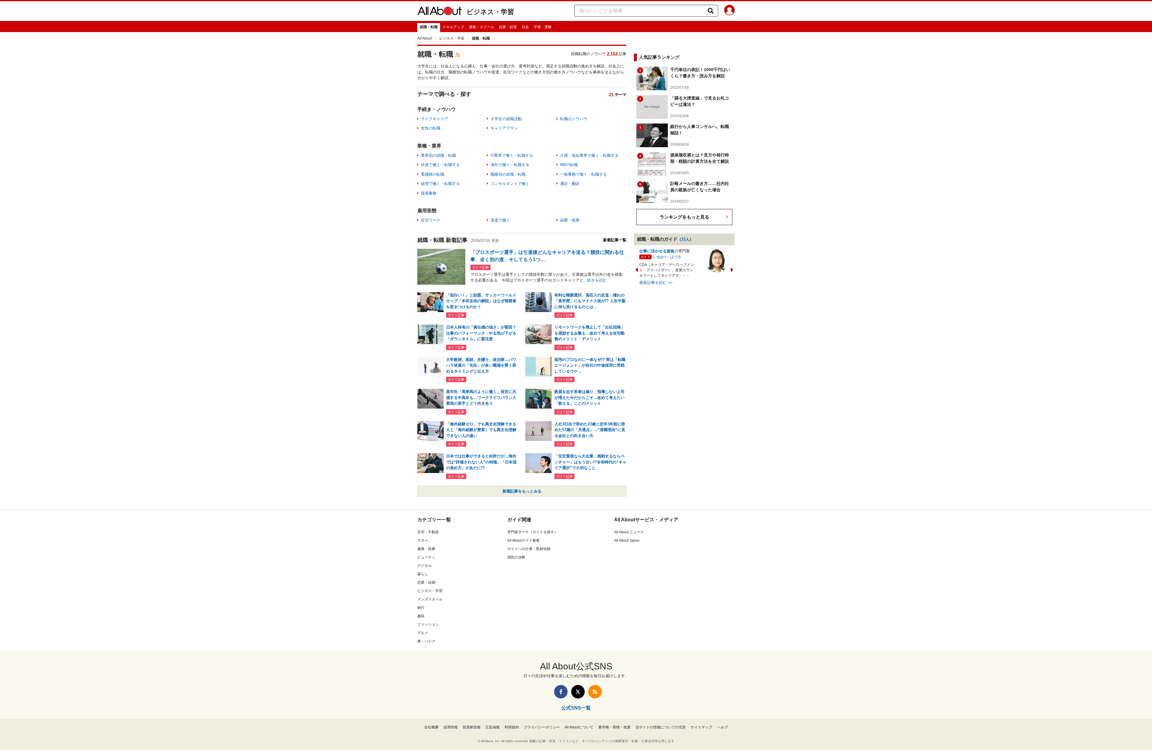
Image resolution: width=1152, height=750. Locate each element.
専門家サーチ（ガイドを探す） (532, 532)
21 (611, 94)
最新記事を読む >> (656, 282)
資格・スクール (481, 27)
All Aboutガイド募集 (523, 540)
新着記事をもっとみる (522, 491)
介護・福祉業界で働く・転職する (589, 155)
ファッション (428, 624)
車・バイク (426, 641)
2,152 (612, 53)
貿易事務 (428, 193)
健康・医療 (426, 549)
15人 (685, 239)
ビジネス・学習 (490, 12)
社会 (525, 27)
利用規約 (512, 727)
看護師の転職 (432, 174)
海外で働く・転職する (510, 164)
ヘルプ (722, 727)
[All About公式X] (578, 691)
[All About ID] (729, 11)
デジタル (424, 566)
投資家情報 (472, 727)
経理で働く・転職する (440, 183)
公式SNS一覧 (576, 707)
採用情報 (450, 727)
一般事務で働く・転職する (583, 174)
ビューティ (426, 557)
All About (424, 38)
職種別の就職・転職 (508, 174)
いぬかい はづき (667, 256)
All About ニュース (629, 532)
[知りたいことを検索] (711, 11)
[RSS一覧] (595, 691)
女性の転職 (430, 128)
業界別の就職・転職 (438, 155)
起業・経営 (508, 27)
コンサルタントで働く (510, 183)
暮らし (422, 574)
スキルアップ (453, 27)
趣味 (420, 616)
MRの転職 (569, 164)
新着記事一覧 (614, 240)
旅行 (420, 608)
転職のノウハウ (573, 119)
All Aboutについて (579, 727)
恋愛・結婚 (426, 582)
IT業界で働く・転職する (511, 155)
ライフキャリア (434, 119)
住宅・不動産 (428, 532)
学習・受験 (543, 27)
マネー (422, 540)
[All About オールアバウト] (439, 12)
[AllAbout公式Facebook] (561, 691)
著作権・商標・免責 (614, 727)
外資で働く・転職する (440, 164)
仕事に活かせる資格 (656, 251)
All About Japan (627, 540)
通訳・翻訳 (570, 183)
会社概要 (431, 727)
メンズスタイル (429, 599)
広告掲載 (492, 727)
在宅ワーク (430, 220)
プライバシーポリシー (542, 727)
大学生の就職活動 (506, 119)
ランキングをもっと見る (684, 216)
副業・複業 (570, 220)
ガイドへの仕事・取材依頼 (528, 549)
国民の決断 (516, 557)
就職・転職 (429, 27)
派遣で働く (500, 220)
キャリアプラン (504, 128)
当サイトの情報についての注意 (660, 727)
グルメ (422, 633)
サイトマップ (701, 727)
